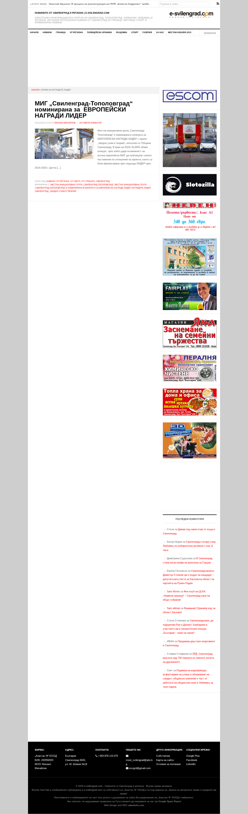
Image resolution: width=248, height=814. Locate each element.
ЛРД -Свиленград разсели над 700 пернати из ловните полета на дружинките (188, 657)
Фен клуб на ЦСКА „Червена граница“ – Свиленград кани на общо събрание (186, 595)
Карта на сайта (165, 760)
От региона (62, 181)
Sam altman (173, 608)
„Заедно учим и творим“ (63, 191)
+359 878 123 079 (108, 755)
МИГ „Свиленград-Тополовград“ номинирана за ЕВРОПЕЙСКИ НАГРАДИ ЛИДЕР (84, 109)
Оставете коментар (90, 123)
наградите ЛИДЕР (140, 188)
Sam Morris (173, 591)
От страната (88, 181)
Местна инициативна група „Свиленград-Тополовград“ (82, 184)
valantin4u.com (136, 805)
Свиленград (103, 181)
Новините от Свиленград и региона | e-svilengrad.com (72, 12)
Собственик (163, 755)
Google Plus (193, 755)
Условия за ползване (168, 764)
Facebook (191, 760)
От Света (75, 181)
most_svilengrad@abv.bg (139, 762)
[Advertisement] (124, 61)
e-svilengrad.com (93, 786)
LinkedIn (191, 764)
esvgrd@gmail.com (139, 768)
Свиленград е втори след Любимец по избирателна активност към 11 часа (189, 545)
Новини (50, 181)
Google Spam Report (169, 801)
